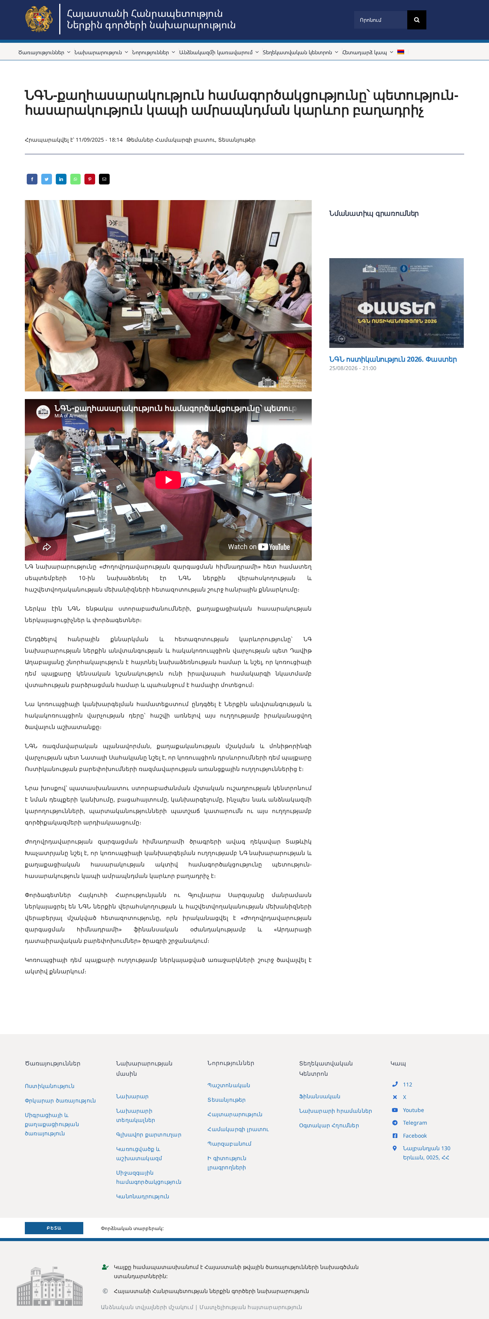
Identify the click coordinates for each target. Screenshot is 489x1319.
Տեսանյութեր (237, 139)
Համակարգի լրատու (185, 139)
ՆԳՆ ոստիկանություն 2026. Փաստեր (385, 303)
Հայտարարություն (234, 1114)
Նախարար (132, 1096)
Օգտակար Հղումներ (329, 1125)
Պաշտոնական (228, 1085)
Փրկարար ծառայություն (60, 1100)
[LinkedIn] (61, 179)
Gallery (407, 303)
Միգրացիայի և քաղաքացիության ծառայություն (52, 1124)
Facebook (415, 1135)
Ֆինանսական (320, 1096)
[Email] (104, 179)
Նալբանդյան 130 (426, 1148)
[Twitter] (46, 179)
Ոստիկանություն (49, 1085)
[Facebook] (32, 179)
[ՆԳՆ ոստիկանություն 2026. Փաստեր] (396, 303)
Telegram (415, 1122)
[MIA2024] (40, 6)
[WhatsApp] (75, 179)
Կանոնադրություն (142, 1196)
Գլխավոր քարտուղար (148, 1134)
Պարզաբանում (229, 1143)
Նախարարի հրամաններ (335, 1110)
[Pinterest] (90, 179)
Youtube (413, 1110)
